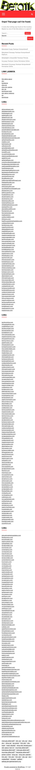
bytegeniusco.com (8, 261)
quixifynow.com (7, 456)
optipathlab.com (7, 543)
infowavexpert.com (8, 259)
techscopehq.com (7, 444)
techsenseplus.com (8, 266)
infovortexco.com (7, 401)
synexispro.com (7, 716)
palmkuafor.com (7, 115)
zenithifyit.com (6, 568)
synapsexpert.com (8, 511)
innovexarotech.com (8, 296)
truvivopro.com (7, 562)
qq (2, 95)
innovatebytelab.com (8, 349)
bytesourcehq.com (8, 359)
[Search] (32, 14)
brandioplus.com (7, 485)
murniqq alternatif (21, 748)
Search (4, 35)
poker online (6, 754)
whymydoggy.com (8, 109)
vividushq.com (6, 493)
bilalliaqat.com (6, 704)
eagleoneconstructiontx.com (11, 675)
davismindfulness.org (8, 730)
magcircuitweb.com (8, 243)
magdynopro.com (7, 253)
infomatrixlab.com (7, 426)
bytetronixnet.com (8, 304)
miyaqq (13, 759)
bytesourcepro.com (8, 422)
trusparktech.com (7, 582)
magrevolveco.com (8, 294)
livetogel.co (5, 665)
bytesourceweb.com (8, 288)
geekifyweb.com (7, 343)
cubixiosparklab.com (8, 377)
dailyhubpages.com (8, 683)
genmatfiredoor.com (8, 667)
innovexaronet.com (8, 371)
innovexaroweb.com (8, 414)
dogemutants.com (7, 196)
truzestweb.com (7, 509)
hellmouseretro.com (8, 192)
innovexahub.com (7, 556)
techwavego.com (7, 405)
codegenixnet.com (8, 286)
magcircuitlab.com (8, 385)
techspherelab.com (8, 424)
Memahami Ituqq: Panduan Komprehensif (15, 49)
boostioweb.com (7, 539)
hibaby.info (5, 696)
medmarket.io (6, 215)
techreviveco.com (7, 416)
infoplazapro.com (7, 255)
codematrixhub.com (8, 263)
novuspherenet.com (8, 499)
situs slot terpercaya (24, 745)
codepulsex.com (7, 407)
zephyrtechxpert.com (9, 399)
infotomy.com (6, 219)
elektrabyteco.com (8, 391)
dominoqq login (7, 91)
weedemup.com (7, 700)
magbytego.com (7, 353)
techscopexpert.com (8, 245)
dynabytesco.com (7, 621)
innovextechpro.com (8, 241)
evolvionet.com (7, 547)
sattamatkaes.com (8, 160)
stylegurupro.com (7, 623)
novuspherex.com (7, 578)
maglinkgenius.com (8, 383)
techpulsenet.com (7, 397)
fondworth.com (7, 131)
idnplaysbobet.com (8, 685)
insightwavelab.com (8, 639)
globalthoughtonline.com (10, 150)
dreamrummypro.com (9, 119)
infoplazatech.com (8, 345)
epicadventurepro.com (9, 637)
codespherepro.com (8, 284)
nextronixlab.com (7, 462)
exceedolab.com (7, 616)
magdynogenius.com (8, 235)
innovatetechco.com (8, 251)
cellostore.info (6, 146)
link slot (23, 743)
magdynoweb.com (8, 412)
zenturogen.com (7, 481)
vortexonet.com (7, 551)
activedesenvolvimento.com (11, 681)
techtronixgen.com (8, 239)
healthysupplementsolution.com (12, 221)
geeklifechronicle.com (9, 629)
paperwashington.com (9, 698)
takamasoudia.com (8, 201)
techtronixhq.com (7, 322)
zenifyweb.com (6, 663)
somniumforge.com (8, 176)
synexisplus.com (7, 549)
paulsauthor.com (7, 207)
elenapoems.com (7, 190)
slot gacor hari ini (8, 748)
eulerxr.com (5, 655)
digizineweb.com (7, 365)
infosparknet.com (7, 452)
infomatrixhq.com (7, 375)
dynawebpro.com (7, 487)
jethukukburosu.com (8, 174)
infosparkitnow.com (8, 338)
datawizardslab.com (8, 625)
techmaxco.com (7, 614)
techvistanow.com (7, 373)
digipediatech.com (8, 229)
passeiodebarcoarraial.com (10, 129)
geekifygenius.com (8, 657)
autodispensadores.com (9, 706)
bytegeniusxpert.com (8, 347)
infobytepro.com (7, 351)
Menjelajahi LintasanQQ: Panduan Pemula (15, 58)
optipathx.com (6, 460)
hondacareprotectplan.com (10, 164)
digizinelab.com (7, 403)
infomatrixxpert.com (8, 369)
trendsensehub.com (8, 651)
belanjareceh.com (7, 123)
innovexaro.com (7, 448)
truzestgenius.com (8, 395)
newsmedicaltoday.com (9, 710)
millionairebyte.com (8, 732)
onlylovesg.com (7, 679)
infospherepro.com (8, 631)
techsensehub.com (8, 330)
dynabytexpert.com (8, 468)
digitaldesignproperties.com (11, 138)
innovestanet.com (7, 466)
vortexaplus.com (7, 495)
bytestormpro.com (8, 645)
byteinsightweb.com (8, 233)
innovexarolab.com (8, 280)
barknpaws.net (6, 144)
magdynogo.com (7, 310)
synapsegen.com (7, 489)
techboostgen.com (8, 328)
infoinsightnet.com (8, 357)
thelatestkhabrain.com (9, 136)
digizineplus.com (7, 446)
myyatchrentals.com (8, 154)
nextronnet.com (7, 477)
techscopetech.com (8, 410)
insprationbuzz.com (8, 127)
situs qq (4, 85)
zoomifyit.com (6, 523)
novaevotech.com (7, 379)
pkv (3, 81)
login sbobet (11, 745)
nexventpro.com (7, 588)
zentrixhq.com (6, 464)
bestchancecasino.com (9, 702)
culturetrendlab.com (8, 649)
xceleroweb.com (7, 517)
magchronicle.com (8, 227)
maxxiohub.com (7, 570)
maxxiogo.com (6, 472)
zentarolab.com (7, 513)
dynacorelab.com (7, 558)
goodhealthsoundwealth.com (11, 188)
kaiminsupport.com (8, 121)
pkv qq (4, 89)
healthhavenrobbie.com (9, 671)
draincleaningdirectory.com (10, 170)
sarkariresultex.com (8, 140)
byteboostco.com (7, 389)
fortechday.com (7, 734)
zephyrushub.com (7, 541)
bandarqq (5, 83)
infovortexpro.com (8, 298)
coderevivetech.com (8, 292)
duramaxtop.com (7, 199)
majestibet (5, 759)
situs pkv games (7, 87)
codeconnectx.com (8, 367)
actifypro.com (6, 596)
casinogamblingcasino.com (10, 166)
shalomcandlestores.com (10, 156)
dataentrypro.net (7, 117)
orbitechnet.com (7, 501)
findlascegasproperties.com (11, 669)
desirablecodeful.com (9, 209)
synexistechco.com (8, 560)
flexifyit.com (6, 470)
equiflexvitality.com (8, 677)
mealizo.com (6, 142)
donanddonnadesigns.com (10, 673)
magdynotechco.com (8, 336)
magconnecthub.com (8, 432)
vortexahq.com (6, 566)
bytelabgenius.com (8, 249)
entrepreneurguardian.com (10, 694)
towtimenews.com (7, 168)
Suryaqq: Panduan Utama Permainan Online (16, 61)
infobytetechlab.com (8, 282)
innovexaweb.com (7, 483)
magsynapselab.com (8, 237)
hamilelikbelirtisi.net (8, 610)
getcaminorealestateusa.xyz (11, 736)
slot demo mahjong (8, 93)
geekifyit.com (6, 158)
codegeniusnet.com (8, 355)
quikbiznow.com (7, 515)
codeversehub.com (8, 428)
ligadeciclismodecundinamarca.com (13, 720)
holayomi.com (6, 718)
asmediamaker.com (8, 148)
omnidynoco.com (7, 505)
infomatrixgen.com (8, 278)
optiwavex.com (7, 503)
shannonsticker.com (8, 125)
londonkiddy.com (7, 726)
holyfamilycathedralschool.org (11, 724)
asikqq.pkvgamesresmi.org (11, 761)
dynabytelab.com (7, 545)
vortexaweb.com (7, 574)
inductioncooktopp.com (9, 708)
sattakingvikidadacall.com (10, 688)
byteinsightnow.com (8, 290)
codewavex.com (7, 387)
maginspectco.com (8, 308)
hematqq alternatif (8, 750)
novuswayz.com (7, 594)
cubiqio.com (6, 627)
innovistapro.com (7, 602)
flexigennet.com (7, 211)
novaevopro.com (7, 580)
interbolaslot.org (7, 113)
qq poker (16, 743)
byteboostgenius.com (9, 434)
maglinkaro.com (7, 418)
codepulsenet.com (8, 440)
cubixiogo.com (6, 497)
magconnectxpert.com (9, 393)
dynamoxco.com (7, 479)
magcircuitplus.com (8, 300)
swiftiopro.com (6, 608)
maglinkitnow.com (7, 231)
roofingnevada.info (8, 712)
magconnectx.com (8, 714)
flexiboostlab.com (7, 604)
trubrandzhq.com (7, 584)
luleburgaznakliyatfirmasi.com (11, 180)
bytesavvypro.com (8, 272)
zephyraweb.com (7, 572)
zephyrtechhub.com (8, 507)
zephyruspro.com (7, 458)
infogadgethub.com (8, 324)
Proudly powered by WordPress (14, 767)
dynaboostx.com (7, 598)
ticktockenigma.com (8, 653)
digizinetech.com (7, 276)
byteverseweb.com (8, 430)
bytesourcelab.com (8, 450)
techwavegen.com (7, 270)
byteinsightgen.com (8, 274)
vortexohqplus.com (8, 606)
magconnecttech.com (9, 661)
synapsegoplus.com (8, 436)
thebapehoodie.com (8, 182)
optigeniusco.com (7, 576)
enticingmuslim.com (8, 186)
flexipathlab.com (7, 491)
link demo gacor (7, 79)
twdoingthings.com (8, 203)
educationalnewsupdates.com (11, 535)
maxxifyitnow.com (7, 454)
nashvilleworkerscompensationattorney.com (16, 722)
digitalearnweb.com (8, 111)
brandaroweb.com (7, 521)
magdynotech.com (8, 442)
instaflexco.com (7, 600)
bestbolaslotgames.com (9, 690)
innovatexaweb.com (8, 334)
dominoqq (5, 97)
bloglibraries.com (7, 178)
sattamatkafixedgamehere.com (12, 692)
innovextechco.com (8, 381)
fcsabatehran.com (7, 194)
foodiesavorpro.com (8, 633)
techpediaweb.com (8, 247)
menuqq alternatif (8, 741)
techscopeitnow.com (8, 302)
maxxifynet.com (7, 554)
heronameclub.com (8, 213)
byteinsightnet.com (8, 361)
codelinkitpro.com (7, 326)
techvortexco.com (8, 340)
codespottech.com (8, 223)
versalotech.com (7, 612)
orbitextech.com (7, 659)
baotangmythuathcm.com (10, 172)
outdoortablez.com (8, 217)
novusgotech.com (7, 474)
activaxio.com (6, 618)
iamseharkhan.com (8, 134)
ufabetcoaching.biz (8, 728)
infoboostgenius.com (8, 268)
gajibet (19, 759)
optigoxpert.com (7, 592)
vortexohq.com (7, 635)
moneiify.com (6, 152)
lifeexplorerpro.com (8, 641)
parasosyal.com (7, 184)
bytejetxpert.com (7, 306)
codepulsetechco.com (9, 363)
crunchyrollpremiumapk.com (11, 162)
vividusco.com (6, 564)
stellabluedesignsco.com (10, 205)
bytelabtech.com (7, 332)
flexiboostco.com (7, 537)
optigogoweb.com (8, 519)
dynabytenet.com (7, 420)
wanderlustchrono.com (9, 647)
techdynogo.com (7, 225)
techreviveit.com (7, 257)
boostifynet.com (7, 586)
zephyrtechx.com (7, 590)
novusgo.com (6, 643)
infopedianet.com (7, 438)
